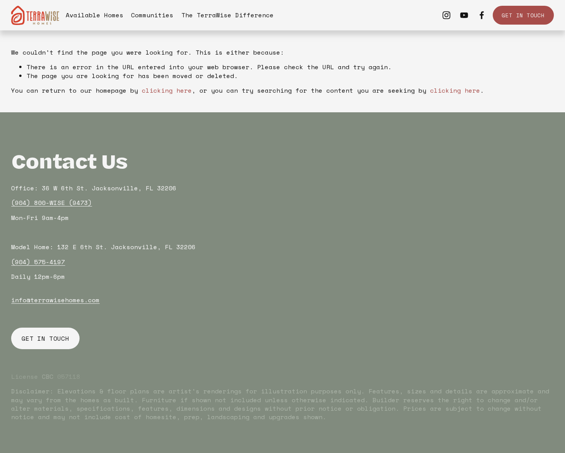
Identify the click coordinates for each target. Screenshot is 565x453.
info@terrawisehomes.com (55, 300)
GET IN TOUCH (523, 15)
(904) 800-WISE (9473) (51, 202)
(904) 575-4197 (38, 262)
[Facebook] (482, 15)
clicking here (167, 90)
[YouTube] (464, 15)
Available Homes (94, 15)
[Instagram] (446, 15)
